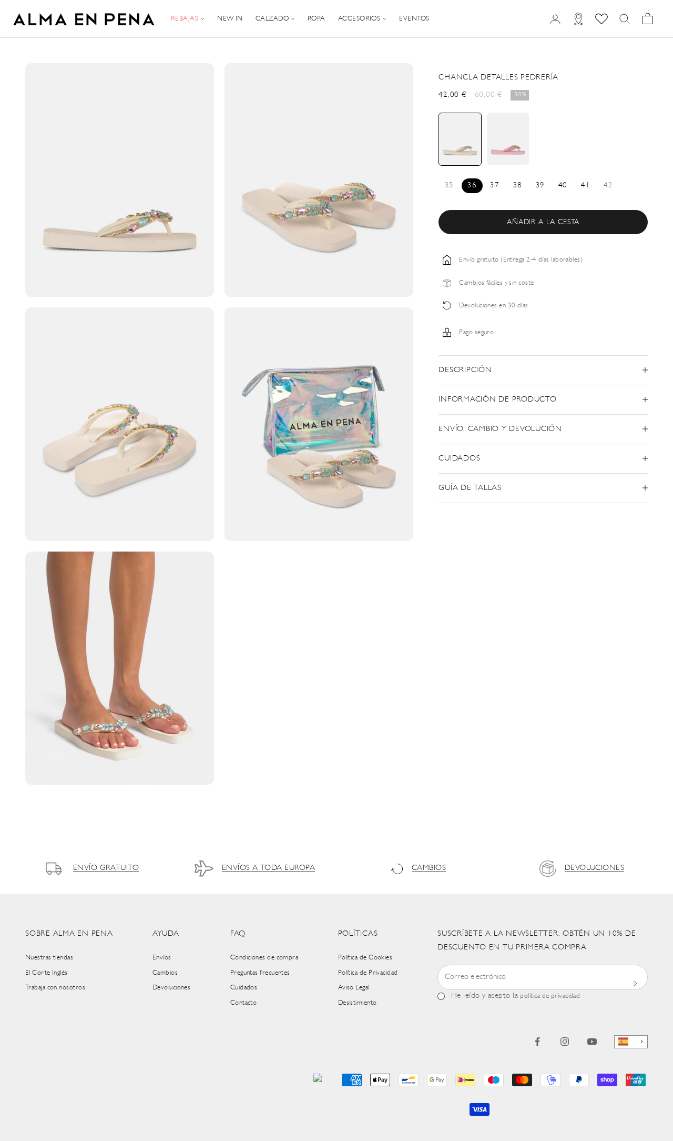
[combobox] (631, 1041)
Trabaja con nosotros (55, 987)
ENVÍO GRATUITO (106, 868)
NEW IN (230, 18)
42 (608, 185)
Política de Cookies (365, 957)
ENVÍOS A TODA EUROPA (268, 868)
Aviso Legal (354, 987)
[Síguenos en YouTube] (592, 1041)
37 (494, 185)
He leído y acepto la (515, 996)
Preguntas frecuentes (260, 972)
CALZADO (272, 18)
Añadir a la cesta (543, 222)
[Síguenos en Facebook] (537, 1041)
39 (540, 185)
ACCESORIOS (359, 18)
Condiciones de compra (264, 957)
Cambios (165, 972)
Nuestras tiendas (49, 957)
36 (471, 185)
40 (562, 185)
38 (517, 185)
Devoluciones (171, 987)
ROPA (316, 18)
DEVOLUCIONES (594, 868)
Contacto (243, 1002)
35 (449, 185)
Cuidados (244, 987)
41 (585, 185)
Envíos (161, 957)
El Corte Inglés (46, 972)
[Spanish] (631, 1041)
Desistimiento (357, 1002)
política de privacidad (550, 996)
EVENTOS (414, 18)
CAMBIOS (429, 868)
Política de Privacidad (368, 972)
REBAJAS (184, 18)
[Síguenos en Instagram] (564, 1041)
